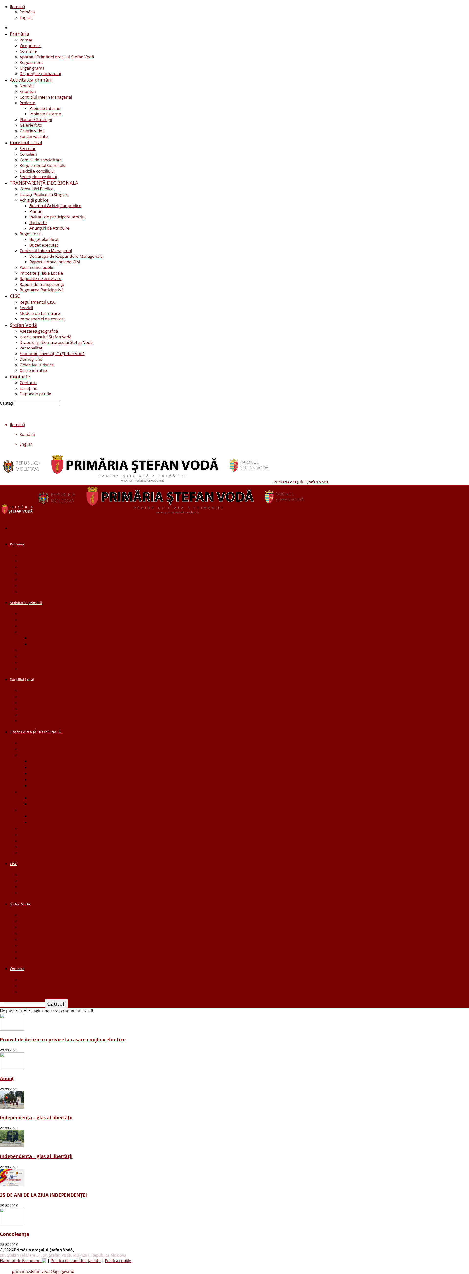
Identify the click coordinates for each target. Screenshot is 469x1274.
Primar (26, 40)
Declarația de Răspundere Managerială (66, 256)
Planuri (36, 211)
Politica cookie (118, 1260)
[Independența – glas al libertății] (12, 1107)
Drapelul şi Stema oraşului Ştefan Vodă (56, 342)
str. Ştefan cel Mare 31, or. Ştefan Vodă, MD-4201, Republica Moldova (63, 1255)
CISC (15, 296)
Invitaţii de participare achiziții (57, 217)
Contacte (20, 376)
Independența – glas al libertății (36, 1117)
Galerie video (32, 131)
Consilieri (28, 154)
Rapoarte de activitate (40, 278)
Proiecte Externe (45, 114)
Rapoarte (38, 222)
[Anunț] (12, 1068)
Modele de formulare (40, 313)
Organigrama (32, 68)
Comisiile (28, 51)
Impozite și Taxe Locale (41, 273)
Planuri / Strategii (36, 119)
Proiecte (27, 102)
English (26, 17)
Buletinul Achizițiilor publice (55, 205)
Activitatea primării (31, 79)
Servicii (26, 307)
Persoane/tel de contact (42, 319)
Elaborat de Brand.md (21, 1260)
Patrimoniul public (37, 267)
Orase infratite (33, 370)
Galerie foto (31, 125)
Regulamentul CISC (38, 302)
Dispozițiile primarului (40, 73)
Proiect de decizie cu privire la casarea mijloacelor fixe (63, 1040)
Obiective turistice (37, 365)
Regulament (31, 62)
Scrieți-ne (28, 388)
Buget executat (43, 245)
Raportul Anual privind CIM (54, 262)
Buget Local (31, 233)
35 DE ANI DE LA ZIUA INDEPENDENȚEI (43, 1195)
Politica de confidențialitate (76, 1260)
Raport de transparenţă (42, 284)
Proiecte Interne (44, 108)
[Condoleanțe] (12, 1223)
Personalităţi (31, 348)
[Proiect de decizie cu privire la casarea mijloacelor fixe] (12, 1029)
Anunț (7, 1078)
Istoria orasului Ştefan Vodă (45, 336)
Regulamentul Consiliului (43, 165)
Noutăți (27, 86)
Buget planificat (44, 239)
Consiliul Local (26, 142)
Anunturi (28, 91)
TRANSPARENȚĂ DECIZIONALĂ (44, 182)
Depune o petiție (35, 394)
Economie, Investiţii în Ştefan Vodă (52, 353)
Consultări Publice (36, 189)
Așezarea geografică (39, 331)
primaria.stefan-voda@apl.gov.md (43, 1271)
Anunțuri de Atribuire (49, 228)
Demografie (31, 359)
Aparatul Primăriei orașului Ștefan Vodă (57, 57)
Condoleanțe (14, 1234)
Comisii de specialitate (41, 160)
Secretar (28, 148)
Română (17, 6)
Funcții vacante (34, 136)
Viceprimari (30, 45)
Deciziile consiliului (37, 171)
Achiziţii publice (34, 200)
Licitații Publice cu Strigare (44, 194)
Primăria (19, 34)
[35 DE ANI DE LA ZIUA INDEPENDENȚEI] (12, 1185)
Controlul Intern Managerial (46, 97)
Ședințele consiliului (38, 176)
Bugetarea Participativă (42, 290)
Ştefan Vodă (23, 325)
